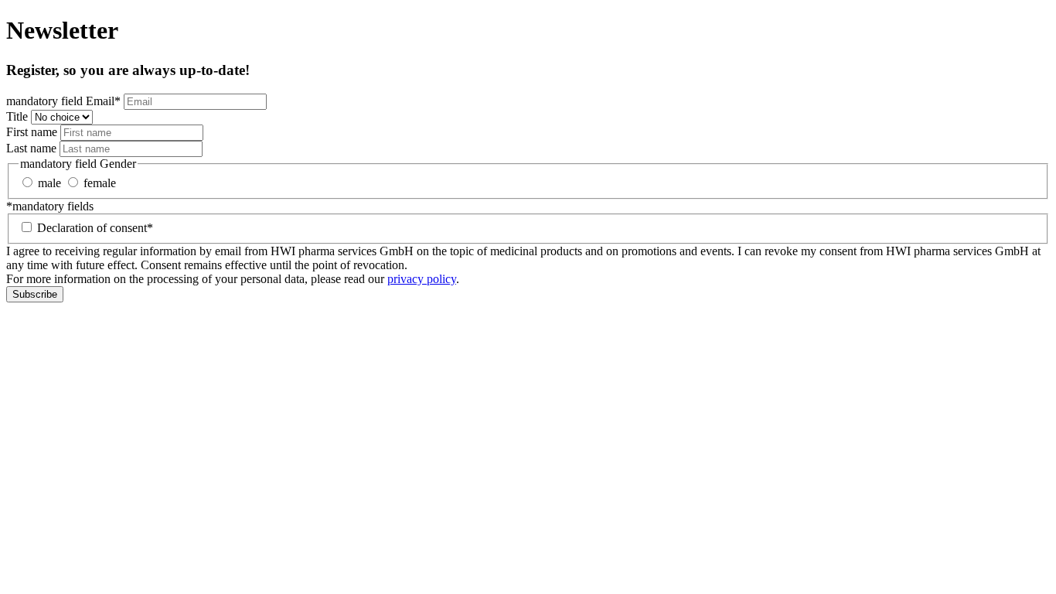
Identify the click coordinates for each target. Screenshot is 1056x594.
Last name (31, 148)
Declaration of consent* (95, 227)
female (99, 182)
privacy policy (421, 278)
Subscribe (34, 294)
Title (17, 116)
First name (31, 131)
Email (63, 101)
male (49, 182)
